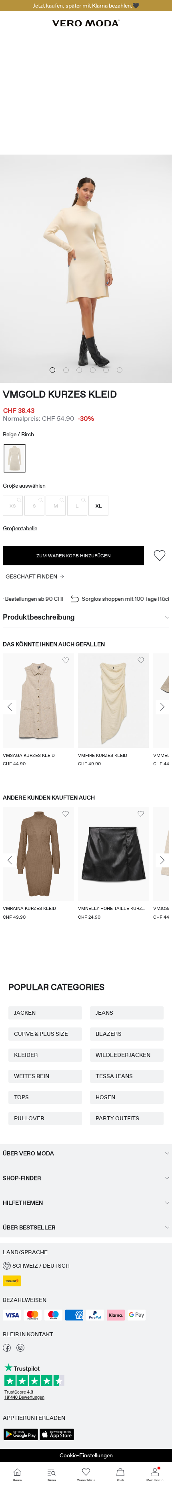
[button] (13, 506)
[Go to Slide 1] (52, 370)
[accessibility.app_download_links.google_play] (21, 1439)
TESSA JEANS (114, 1076)
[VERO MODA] (86, 24)
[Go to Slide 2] (66, 370)
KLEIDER (26, 1055)
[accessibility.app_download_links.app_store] (57, 1439)
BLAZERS (109, 1034)
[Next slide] (162, 707)
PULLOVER (29, 1118)
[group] (38, 715)
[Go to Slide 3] (79, 370)
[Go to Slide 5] (106, 370)
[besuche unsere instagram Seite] (20, 1350)
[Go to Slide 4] (93, 370)
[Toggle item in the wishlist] (159, 555)
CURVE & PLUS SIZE (41, 1034)
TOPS (21, 1097)
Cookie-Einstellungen (86, 1455)
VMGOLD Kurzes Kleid (60, 394)
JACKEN (25, 1013)
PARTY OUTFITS (117, 1118)
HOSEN (105, 1097)
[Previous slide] (9, 707)
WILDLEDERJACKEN (123, 1055)
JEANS (104, 1013)
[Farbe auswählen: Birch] (14, 458)
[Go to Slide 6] (119, 370)
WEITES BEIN (31, 1076)
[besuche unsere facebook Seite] (7, 1350)
